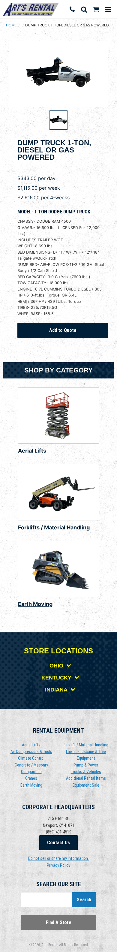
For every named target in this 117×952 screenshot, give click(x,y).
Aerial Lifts (32, 450)
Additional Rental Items (86, 778)
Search (84, 899)
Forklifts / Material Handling (54, 527)
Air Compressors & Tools (31, 751)
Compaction (31, 771)
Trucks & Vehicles (86, 771)
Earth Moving (35, 604)
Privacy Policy (58, 865)
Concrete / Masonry (31, 765)
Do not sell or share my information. (58, 858)
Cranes (31, 778)
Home (11, 25)
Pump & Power (86, 765)
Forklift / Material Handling (86, 745)
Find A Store (58, 922)
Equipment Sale (86, 785)
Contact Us (58, 842)
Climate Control (31, 758)
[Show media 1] (58, 120)
